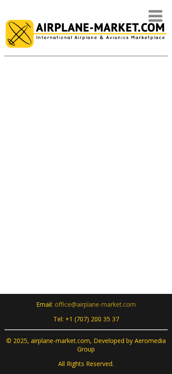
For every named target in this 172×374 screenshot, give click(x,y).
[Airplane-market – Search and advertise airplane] (86, 51)
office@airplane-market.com (95, 304)
